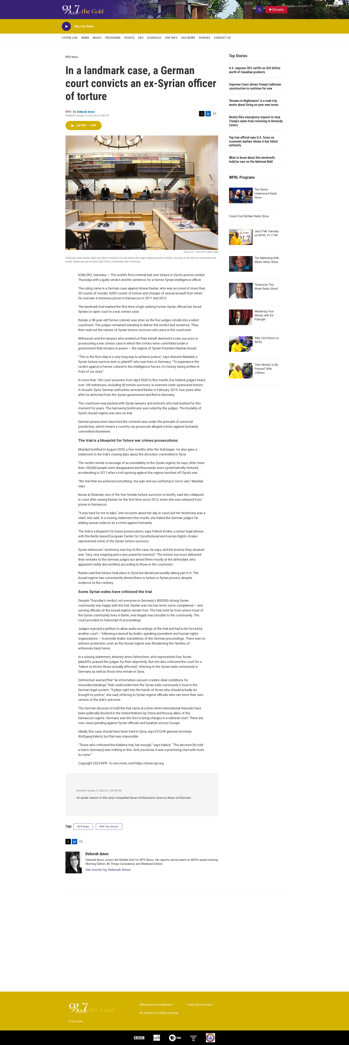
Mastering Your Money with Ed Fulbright (264, 315)
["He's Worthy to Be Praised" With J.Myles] (241, 370)
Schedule (154, 37)
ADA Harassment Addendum (156, 1004)
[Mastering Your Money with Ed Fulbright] (241, 317)
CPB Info (171, 37)
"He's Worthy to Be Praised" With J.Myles (266, 368)
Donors (204, 37)
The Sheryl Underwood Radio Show (265, 193)
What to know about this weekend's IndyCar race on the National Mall (252, 159)
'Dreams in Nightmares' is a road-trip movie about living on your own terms (253, 103)
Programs (113, 37)
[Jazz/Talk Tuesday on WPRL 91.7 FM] (241, 237)
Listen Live (70, 37)
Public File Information (200, 1004)
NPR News (71, 57)
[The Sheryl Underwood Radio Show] (241, 195)
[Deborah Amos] (73, 862)
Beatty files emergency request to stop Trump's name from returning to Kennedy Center (256, 121)
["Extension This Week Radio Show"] (241, 290)
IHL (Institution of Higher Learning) (159, 1013)
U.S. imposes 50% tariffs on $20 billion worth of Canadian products (254, 70)
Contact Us (222, 37)
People (129, 37)
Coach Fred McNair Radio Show (249, 216)
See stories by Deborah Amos (108, 869)
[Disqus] (174, 942)
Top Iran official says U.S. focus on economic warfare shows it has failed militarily (253, 141)
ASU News (188, 37)
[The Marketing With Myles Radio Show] (241, 264)
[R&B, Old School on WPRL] (241, 344)
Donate (278, 9)
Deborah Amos (86, 112)
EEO (141, 37)
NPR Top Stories (109, 826)
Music (97, 37)
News (85, 37)
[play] (66, 26)
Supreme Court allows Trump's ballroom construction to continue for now (255, 86)
